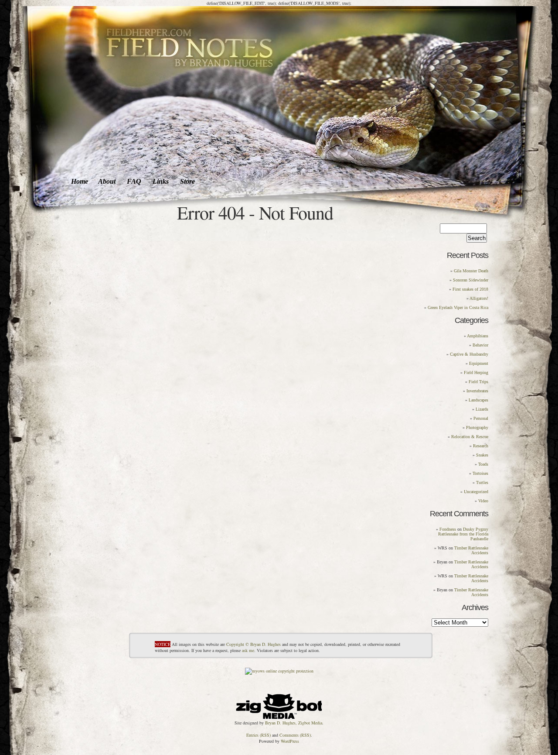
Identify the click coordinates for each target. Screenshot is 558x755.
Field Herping (476, 372)
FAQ (134, 181)
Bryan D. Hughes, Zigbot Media (293, 723)
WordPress (290, 741)
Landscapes (478, 400)
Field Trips (478, 381)
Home (79, 181)
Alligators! (479, 298)
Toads (483, 464)
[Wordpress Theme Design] (279, 704)
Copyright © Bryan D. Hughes (253, 644)
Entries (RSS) (258, 735)
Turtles (482, 482)
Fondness (447, 529)
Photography (477, 427)
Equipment (478, 363)
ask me (248, 650)
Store (187, 181)
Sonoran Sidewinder (470, 280)
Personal (480, 418)
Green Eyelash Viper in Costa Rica (458, 307)
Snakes (482, 455)
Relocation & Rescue (469, 436)
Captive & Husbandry (469, 354)
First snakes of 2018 (470, 289)
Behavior (480, 345)
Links (161, 181)
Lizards (482, 409)
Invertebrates (477, 390)
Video (483, 500)
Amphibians (477, 335)
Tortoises (480, 473)
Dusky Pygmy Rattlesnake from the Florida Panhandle (463, 534)
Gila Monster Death (471, 270)
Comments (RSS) (295, 735)
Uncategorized (476, 491)
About (107, 181)
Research (480, 445)
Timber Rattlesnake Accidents (471, 550)
